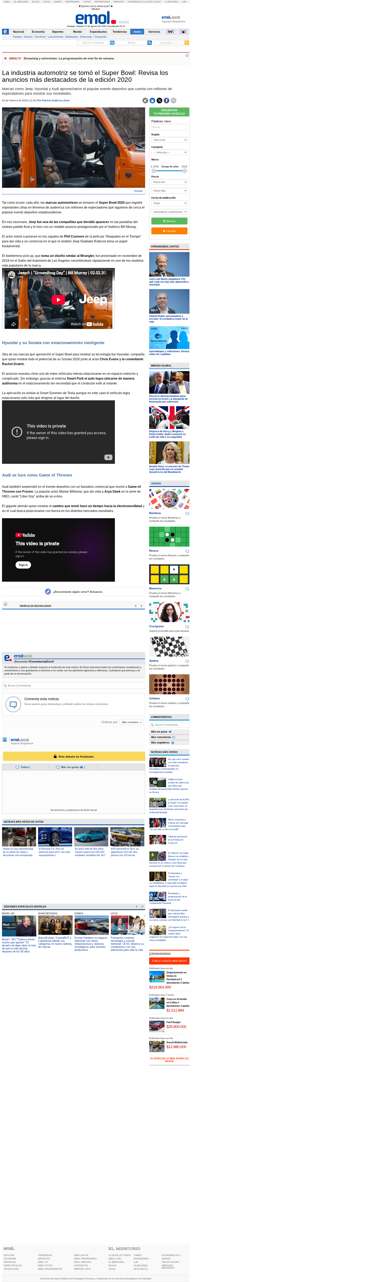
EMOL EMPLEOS (82, 1262)
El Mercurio (21, 2)
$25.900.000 (176, 1027)
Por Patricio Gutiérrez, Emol (53, 100)
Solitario (154, 698)
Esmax (79, 913)
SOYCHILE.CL (141, 1269)
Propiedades (102, 2)
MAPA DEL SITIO (82, 1269)
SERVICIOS (44, 1258)
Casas (157, 2)
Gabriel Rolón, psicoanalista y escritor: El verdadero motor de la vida (168, 319)
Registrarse (179, 21)
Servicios (154, 31)
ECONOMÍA (10, 1258)
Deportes (57, 31)
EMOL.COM (115, 1258)
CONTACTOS (81, 1265)
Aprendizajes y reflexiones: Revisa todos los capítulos (169, 353)
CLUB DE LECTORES (120, 1255)
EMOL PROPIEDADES (85, 1258)
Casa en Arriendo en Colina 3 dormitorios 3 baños (177, 1002)
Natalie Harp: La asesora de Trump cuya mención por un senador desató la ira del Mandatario (169, 469)
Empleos (119, 2)
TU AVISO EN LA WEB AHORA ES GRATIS (169, 1060)
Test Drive (40, 36)
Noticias (28, 36)
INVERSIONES (141, 1258)
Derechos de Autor (50, 1278)
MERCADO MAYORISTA (168, 1266)
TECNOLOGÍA (11, 1269)
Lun (184, 2)
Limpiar (171, 231)
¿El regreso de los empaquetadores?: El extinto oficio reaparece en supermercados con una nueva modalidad (169, 933)
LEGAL (112, 1269)
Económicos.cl (136, 2)
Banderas (155, 513)
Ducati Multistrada (176, 1042)
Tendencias (120, 31)
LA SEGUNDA (141, 1265)
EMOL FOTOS (45, 1265)
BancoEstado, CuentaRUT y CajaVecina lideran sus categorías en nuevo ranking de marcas (54, 942)
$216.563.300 (160, 987)
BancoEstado (47, 913)
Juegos (156, 483)
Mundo (77, 31)
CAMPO (138, 1255)
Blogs (35, 2)
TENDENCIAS (45, 1255)
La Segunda (171, 2)
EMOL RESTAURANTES (50, 1269)
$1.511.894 (175, 1010)
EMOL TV (43, 1262)
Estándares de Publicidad (138, 1278)
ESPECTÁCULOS (13, 1265)
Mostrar (96, 9)
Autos (87, 2)
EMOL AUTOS (81, 1255)
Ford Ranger (173, 1022)
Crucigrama (156, 626)
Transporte (100, 36)
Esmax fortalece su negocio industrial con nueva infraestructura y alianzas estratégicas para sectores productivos (91, 943)
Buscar (171, 221)
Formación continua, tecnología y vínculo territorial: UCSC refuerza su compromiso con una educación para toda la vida (127, 943)
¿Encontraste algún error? (77, 591)
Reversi (153, 550)
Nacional (18, 31)
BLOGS (112, 1265)
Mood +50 (8, 913)
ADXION (166, 1258)
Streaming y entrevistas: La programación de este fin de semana (69, 58)
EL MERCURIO (116, 1262)
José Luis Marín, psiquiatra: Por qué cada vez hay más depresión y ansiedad (169, 282)
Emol (7, 2)
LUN (136, 1262)
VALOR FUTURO (170, 1262)
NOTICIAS (9, 1255)
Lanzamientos (55, 36)
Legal (46, 2)
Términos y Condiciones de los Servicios (105, 1278)
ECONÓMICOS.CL (171, 1255)
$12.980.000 (176, 1047)
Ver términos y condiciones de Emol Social (73, 810)
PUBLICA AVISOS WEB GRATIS (169, 961)
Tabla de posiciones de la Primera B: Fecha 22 (177, 839)
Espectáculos (98, 31)
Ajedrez (154, 660)
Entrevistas (86, 36)
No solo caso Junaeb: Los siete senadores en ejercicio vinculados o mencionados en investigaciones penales (169, 765)
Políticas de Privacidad (72, 1278)
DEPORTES (10, 1262)
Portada (17, 36)
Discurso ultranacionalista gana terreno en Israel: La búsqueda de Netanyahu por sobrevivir (168, 399)
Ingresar (166, 21)
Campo (57, 2)
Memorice (155, 588)
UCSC (114, 913)
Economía (38, 31)
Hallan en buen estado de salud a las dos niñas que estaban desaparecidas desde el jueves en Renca (169, 785)
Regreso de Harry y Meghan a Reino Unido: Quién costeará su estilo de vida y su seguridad (167, 434)
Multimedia (72, 36)
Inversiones (73, 2)
